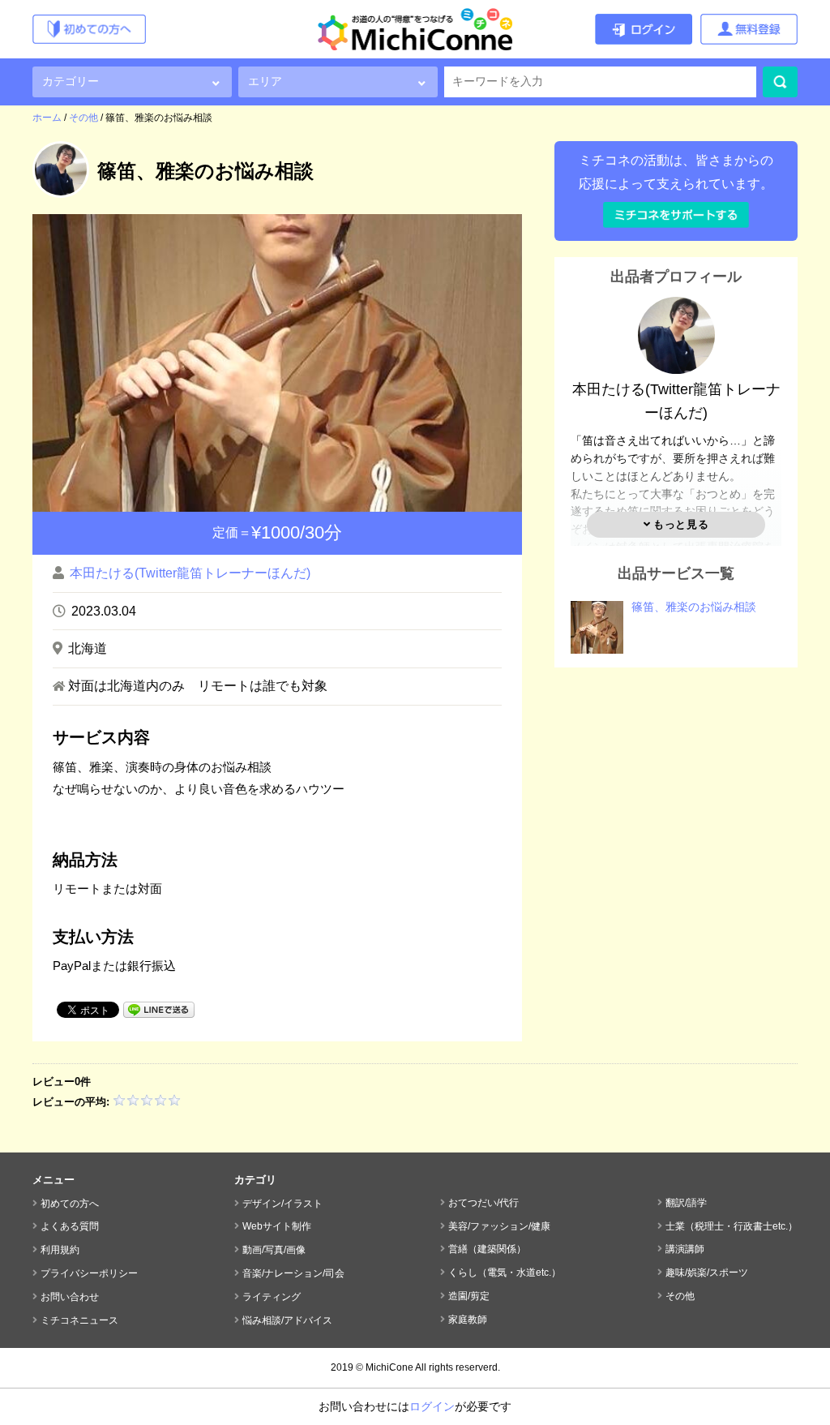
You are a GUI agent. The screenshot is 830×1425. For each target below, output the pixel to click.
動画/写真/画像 (274, 1249)
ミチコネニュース (79, 1320)
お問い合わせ (70, 1297)
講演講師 (684, 1249)
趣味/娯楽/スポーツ (706, 1272)
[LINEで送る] (159, 1008)
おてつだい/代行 (483, 1202)
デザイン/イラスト (282, 1203)
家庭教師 (467, 1319)
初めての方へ (70, 1203)
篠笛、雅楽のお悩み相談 (693, 606)
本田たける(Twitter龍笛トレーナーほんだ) (190, 573)
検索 (780, 82)
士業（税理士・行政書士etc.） (731, 1226)
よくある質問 (70, 1226)
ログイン (432, 1406)
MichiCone (389, 1367)
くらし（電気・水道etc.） (504, 1272)
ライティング (271, 1297)
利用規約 (60, 1249)
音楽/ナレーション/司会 (293, 1273)
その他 (680, 1296)
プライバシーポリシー (89, 1273)
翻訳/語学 (686, 1202)
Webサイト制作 (276, 1226)
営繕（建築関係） (487, 1249)
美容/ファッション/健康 (499, 1226)
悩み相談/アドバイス (287, 1320)
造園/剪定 (469, 1296)
